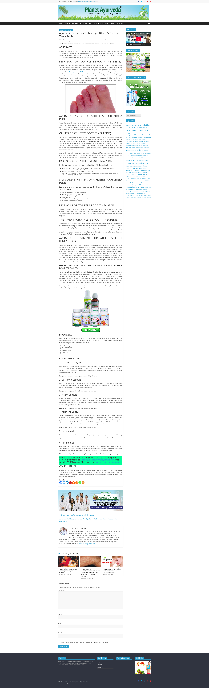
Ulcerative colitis (131, 197)
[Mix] (76, 482)
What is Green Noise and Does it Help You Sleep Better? (87, 2)
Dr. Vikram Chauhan (75, 39)
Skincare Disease (132, 187)
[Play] (128, 44)
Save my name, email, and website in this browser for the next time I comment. (84, 642)
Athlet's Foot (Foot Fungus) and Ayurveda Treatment (102, 39)
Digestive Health (133, 153)
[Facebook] (60, 482)
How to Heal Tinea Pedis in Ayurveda (105, 43)
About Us (99, 662)
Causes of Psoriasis (139, 145)
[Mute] (146, 44)
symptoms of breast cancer (138, 191)
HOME (60, 23)
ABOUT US (67, 23)
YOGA (112, 23)
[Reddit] (73, 482)
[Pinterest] (70, 482)
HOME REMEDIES (98, 23)
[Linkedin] (67, 482)
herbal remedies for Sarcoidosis (134, 166)
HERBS (107, 23)
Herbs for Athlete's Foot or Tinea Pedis (71, 43)
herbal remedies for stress (140, 172)
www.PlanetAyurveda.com (108, 462)
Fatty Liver (141, 153)
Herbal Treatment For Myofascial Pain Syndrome (76, 515)
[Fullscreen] (149, 44)
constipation (140, 147)
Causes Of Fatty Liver (133, 143)
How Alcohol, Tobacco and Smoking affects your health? (68, 571)
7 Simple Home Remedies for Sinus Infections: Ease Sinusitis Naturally (112, 571)
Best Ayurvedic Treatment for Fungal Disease (76, 41)
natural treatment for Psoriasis (137, 181)
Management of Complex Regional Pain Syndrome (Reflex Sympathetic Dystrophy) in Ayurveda (88, 520)
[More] (83, 482)
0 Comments (85, 39)
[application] (138, 39)
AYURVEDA (75, 23)
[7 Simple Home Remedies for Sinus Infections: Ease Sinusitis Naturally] (112, 557)
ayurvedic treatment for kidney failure (136, 137)
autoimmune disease (131, 125)
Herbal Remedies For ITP (132, 158)
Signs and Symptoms (141, 185)
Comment (61, 590)
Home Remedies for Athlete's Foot (89, 43)
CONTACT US (119, 23)
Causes (146, 141)
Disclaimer (100, 664)
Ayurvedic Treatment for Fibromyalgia (140, 134)
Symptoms (133, 189)
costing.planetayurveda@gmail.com (98, 459)
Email (60, 623)
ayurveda (144, 125)
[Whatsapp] (79, 482)
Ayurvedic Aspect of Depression (136, 127)
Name (60, 614)
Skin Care (70, 30)
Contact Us (100, 667)
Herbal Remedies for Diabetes (140, 155)
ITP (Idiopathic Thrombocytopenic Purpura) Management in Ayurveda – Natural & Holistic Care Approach (90, 572)
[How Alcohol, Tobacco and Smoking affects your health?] (68, 557)
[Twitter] (64, 482)
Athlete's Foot (63, 30)
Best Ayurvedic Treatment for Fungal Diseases (98, 41)
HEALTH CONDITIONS (86, 23)
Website (60, 633)
